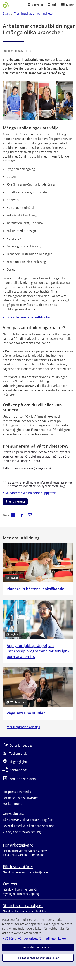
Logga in (37, 4)
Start (6, 13)
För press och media (17, 792)
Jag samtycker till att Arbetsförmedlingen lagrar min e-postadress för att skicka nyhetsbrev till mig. (40, 484)
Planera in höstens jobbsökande (35, 588)
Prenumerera (15, 501)
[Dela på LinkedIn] (21, 515)
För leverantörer (18, 866)
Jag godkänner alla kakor (38, 947)
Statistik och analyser (23, 905)
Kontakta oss (19, 770)
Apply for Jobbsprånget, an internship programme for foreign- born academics (38, 651)
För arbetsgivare (18, 845)
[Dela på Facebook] (13, 515)
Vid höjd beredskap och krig (22, 832)
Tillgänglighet (18, 762)
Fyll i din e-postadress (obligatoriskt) (28, 468)
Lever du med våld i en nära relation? (28, 826)
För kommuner (13, 804)
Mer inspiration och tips (23, 727)
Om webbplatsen (14, 814)
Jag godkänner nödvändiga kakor (38, 958)
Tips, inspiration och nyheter (34, 13)
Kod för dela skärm (22, 779)
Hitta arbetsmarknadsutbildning (27, 317)
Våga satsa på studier (26, 713)
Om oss (10, 883)
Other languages (20, 746)
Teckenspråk (18, 753)
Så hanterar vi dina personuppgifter (30, 493)
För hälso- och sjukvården (21, 798)
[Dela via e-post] (30, 515)
